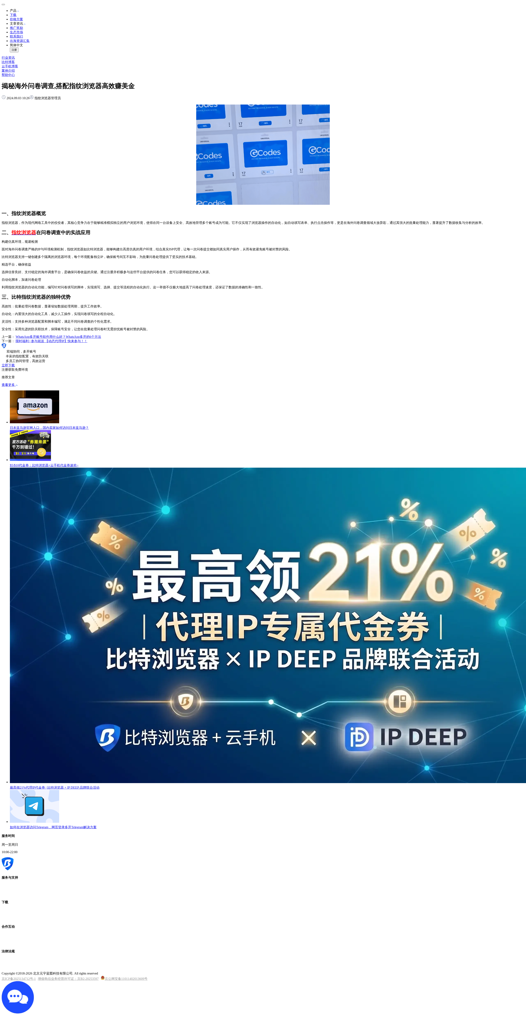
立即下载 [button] (8, 365)
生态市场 (16, 32)
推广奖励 (16, 28)
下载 (13, 15)
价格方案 (16, 19)
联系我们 (16, 36)
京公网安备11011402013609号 (126, 978)
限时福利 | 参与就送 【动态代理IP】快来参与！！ (51, 341)
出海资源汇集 (20, 41)
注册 (14, 49)
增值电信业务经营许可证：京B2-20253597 (68, 978)
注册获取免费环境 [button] (15, 369)
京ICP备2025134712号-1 (19, 978)
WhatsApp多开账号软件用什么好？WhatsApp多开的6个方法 (58, 336)
